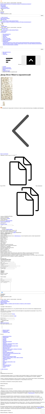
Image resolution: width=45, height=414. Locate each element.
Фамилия (2, 263)
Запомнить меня (5, 320)
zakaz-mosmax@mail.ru (4, 8)
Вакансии (10, 42)
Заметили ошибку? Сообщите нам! (7, 303)
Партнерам (27, 42)
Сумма (1, 268)
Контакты (5, 43)
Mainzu (8, 218)
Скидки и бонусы (15, 42)
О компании (5, 42)
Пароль (1, 319)
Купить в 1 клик (3, 224)
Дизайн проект (21, 43)
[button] (3, 4)
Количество (2, 267)
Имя (1, 262)
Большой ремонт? (6, 40)
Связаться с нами (6, 332)
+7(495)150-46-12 (17, 235)
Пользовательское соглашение (12, 44)
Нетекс (13, 313)
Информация (5, 331)
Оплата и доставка (6, 38)
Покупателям (22, 42)
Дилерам (15, 43)
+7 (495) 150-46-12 (4, 7)
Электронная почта (4, 265)
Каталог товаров (6, 330)
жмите (14, 232)
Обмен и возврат (10, 43)
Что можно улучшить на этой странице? (23, 303)
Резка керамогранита (7, 39)
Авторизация (3, 6)
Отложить (4, 229)
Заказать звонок (9, 229)
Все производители (7, 34)
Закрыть (2, 272)
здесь (15, 231)
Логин (1, 317)
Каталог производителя (5, 221)
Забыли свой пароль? (4, 322)
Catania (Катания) (8, 220)
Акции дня (5, 37)
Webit (15, 315)
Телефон (2, 264)
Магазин (4, 36)
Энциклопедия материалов (35, 42)
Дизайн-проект (6, 35)
